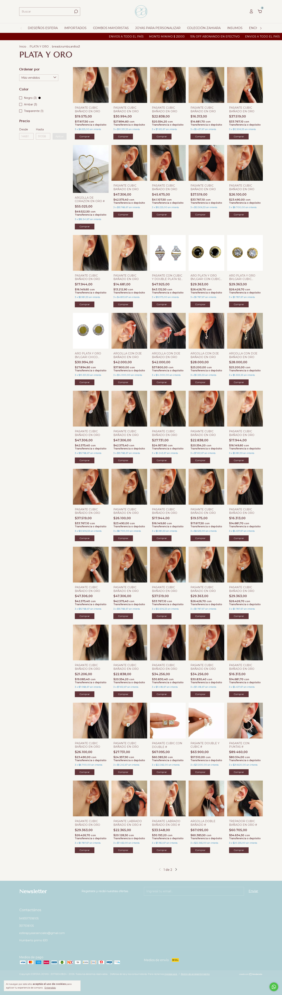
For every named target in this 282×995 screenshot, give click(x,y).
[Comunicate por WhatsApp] (274, 986)
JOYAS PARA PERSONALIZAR (158, 28)
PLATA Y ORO (39, 46)
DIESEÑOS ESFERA (43, 28)
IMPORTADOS (75, 28)
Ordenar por (29, 69)
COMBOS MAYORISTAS (111, 28)
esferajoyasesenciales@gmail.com (42, 933)
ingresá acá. (170, 973)
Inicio (22, 46)
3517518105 (26, 926)
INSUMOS (234, 28)
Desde (23, 129)
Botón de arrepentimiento (195, 973)
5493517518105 (29, 918)
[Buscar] (75, 11)
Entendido (50, 987)
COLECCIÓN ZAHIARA (204, 28)
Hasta (40, 129)
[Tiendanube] (251, 974)
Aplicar (59, 136)
